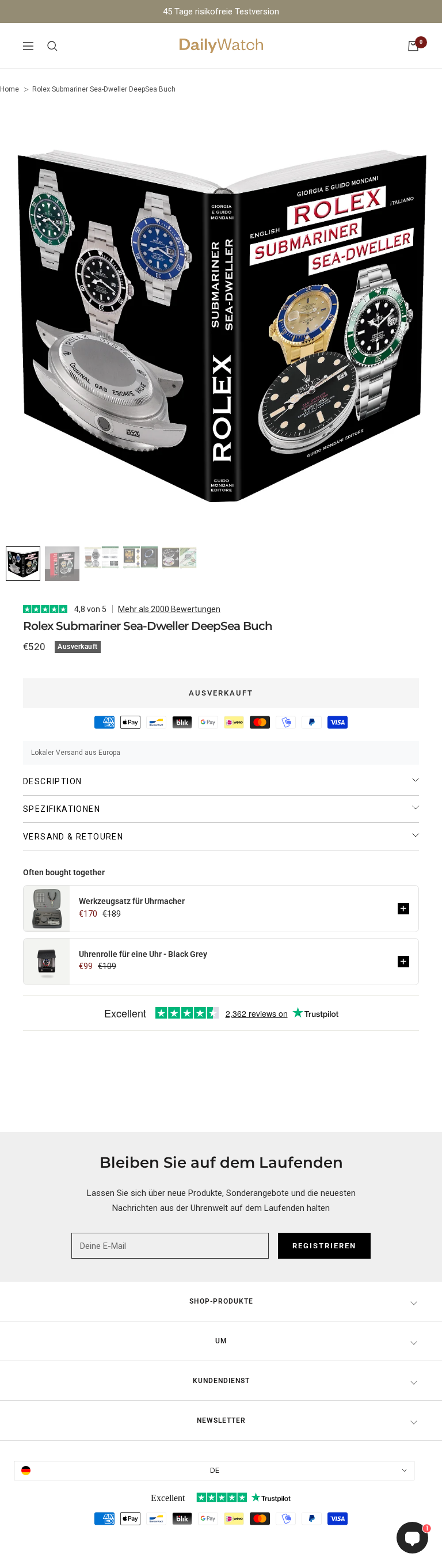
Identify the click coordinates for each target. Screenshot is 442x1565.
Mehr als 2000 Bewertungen (169, 609)
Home (9, 89)
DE (214, 1470)
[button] (403, 908)
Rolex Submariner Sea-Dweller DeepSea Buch (104, 89)
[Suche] (52, 46)
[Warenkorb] (413, 46)
